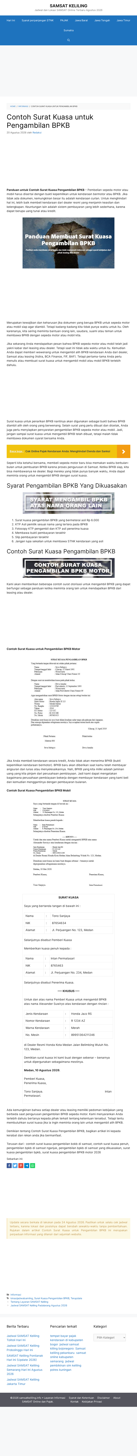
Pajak (49, 1401)
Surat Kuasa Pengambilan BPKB (51, 1298)
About (116, 1397)
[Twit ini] (15, 1165)
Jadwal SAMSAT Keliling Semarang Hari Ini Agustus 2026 (24, 1370)
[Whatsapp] (32, 1165)
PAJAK (64, 20)
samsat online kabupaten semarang (68, 1357)
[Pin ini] (20, 1165)
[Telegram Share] (26, 1165)
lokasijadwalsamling (22, 1298)
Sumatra (69, 30)
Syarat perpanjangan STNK (38, 20)
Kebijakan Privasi (92, 1401)
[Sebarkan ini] (9, 1165)
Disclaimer (103, 1397)
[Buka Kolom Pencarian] (68, 40)
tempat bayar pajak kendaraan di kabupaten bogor (66, 1340)
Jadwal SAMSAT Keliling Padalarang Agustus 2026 (39, 1305)
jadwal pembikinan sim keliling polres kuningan (65, 1365)
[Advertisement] (68, 72)
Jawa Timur (123, 20)
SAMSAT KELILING (68, 5)
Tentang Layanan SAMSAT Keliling (29, 1301)
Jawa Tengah (102, 20)
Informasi (16, 1294)
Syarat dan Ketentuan (81, 1397)
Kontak (75, 1401)
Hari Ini (11, 20)
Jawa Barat (81, 20)
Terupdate (76, 1298)
